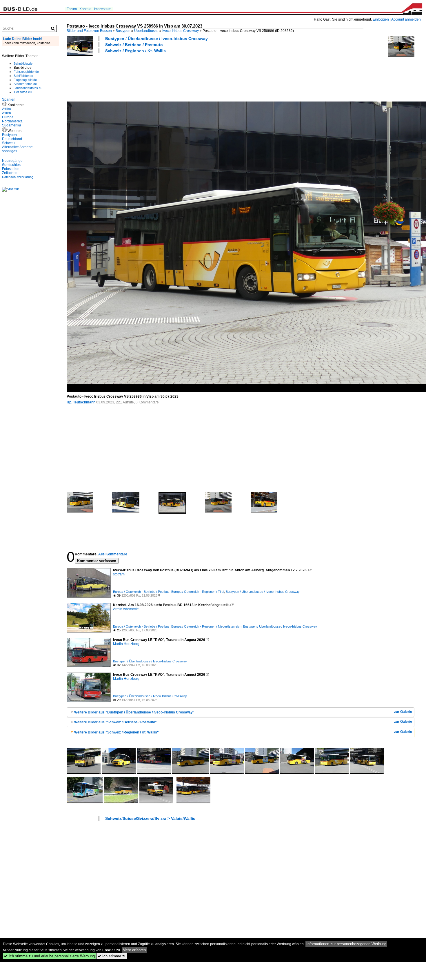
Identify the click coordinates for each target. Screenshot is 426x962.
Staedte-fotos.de (25, 84)
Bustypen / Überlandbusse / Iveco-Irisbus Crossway (156, 38)
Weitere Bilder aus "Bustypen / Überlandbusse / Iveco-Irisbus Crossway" (134, 712)
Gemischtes (11, 165)
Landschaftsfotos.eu (28, 88)
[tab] (240, 712)
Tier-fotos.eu (23, 92)
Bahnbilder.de (23, 63)
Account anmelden (406, 19)
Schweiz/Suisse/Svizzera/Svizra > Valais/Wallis (150, 818)
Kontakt (85, 9)
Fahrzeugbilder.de (26, 71)
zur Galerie (403, 712)
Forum (72, 9)
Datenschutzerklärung (17, 177)
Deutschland (12, 139)
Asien (6, 113)
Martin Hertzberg (126, 644)
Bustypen (123, 31)
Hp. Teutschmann (81, 402)
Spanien (8, 99)
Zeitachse (9, 173)
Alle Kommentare (112, 554)
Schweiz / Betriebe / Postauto (134, 44)
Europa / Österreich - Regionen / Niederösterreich (206, 626)
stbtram (119, 574)
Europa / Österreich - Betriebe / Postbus (141, 591)
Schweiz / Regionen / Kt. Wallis (135, 50)
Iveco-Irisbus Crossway (180, 31)
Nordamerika (12, 121)
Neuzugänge (12, 161)
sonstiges (9, 151)
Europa (8, 117)
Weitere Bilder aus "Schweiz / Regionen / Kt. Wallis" (116, 732)
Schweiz (8, 143)
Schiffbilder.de (23, 75)
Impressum (102, 9)
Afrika (6, 109)
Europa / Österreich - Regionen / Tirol (197, 591)
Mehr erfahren (134, 950)
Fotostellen (10, 169)
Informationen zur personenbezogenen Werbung (346, 944)
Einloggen (381, 19)
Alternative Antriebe (17, 147)
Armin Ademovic (126, 609)
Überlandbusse (146, 31)
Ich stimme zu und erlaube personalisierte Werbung (49, 956)
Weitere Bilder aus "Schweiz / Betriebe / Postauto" (115, 722)
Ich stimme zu (111, 956)
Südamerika (11, 125)
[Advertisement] (172, 77)
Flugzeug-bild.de (25, 79)
